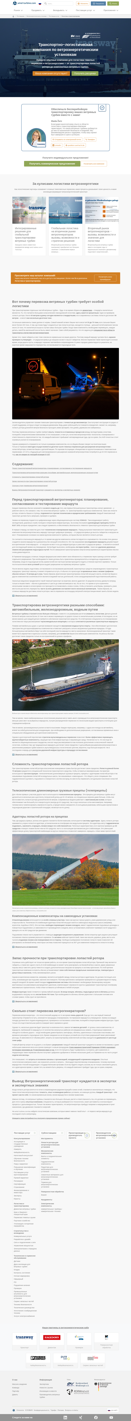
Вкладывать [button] (58, 10)
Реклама (61, 1410)
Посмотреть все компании (94, 164)
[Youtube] (111, 1417)
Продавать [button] (36, 10)
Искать (114, 4)
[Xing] (80, 1417)
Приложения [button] (109, 10)
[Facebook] (96, 1417)
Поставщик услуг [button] (84, 10)
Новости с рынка (46, 1388)
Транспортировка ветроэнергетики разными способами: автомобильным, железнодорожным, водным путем (55, 473)
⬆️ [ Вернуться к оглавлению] (25, 595)
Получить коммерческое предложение (52, 163)
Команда (15, 1388)
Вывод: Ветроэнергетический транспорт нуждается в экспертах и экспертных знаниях (46, 490)
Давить (15, 1394)
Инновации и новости (48, 1391)
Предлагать (100, 4)
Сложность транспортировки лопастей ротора (30, 477)
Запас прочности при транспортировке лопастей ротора (34, 481)
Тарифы (53, 1410)
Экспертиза (44, 1384)
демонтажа (87, 310)
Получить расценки (85, 73)
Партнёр (15, 1391)
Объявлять (84, 4)
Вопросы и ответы (71, 1410)
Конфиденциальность (41, 1410)
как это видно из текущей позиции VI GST (33, 454)
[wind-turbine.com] (13, 16)
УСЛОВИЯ (29, 1410)
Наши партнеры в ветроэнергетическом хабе (65, 1327)
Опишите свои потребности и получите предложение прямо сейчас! (41, 1118)
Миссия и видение (19, 1384)
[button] (40, 3)
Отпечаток (20, 1410)
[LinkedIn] (65, 1417)
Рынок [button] (17, 10)
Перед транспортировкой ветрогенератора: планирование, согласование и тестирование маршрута (52, 468)
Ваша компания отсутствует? (51, 73)
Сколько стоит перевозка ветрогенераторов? (30, 486)
